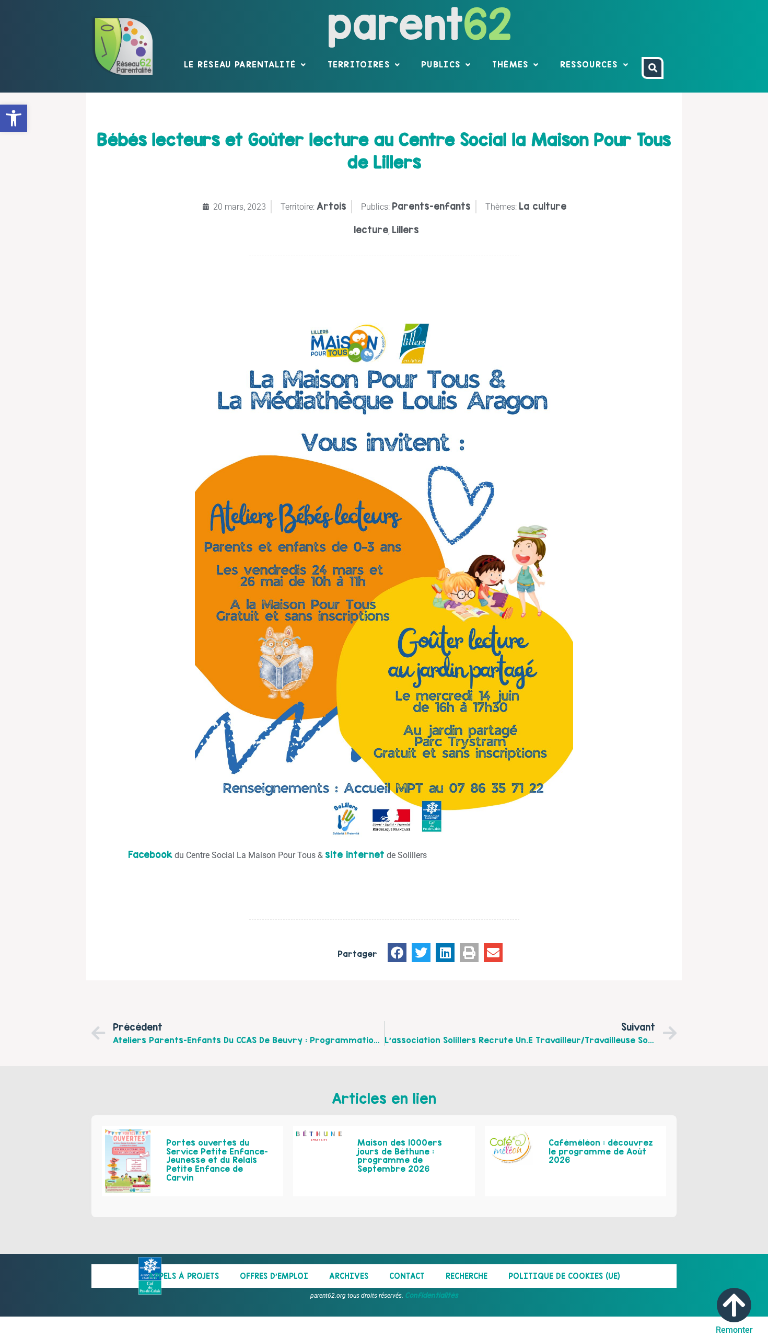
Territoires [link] (359, 64)
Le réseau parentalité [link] (240, 64)
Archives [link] (348, 1276)
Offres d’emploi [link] (274, 1276)
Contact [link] (407, 1276)
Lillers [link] (405, 229)
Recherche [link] (466, 1276)
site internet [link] (355, 854)
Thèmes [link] (510, 64)
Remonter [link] (734, 1330)
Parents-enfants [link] (431, 206)
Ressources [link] (589, 64)
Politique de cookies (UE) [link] (564, 1276)
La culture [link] (542, 206)
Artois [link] (331, 206)
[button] (397, 952)
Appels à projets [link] (183, 1276)
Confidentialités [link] (431, 1295)
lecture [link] (371, 229)
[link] (13, 118)
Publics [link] (440, 64)
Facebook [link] (150, 854)
